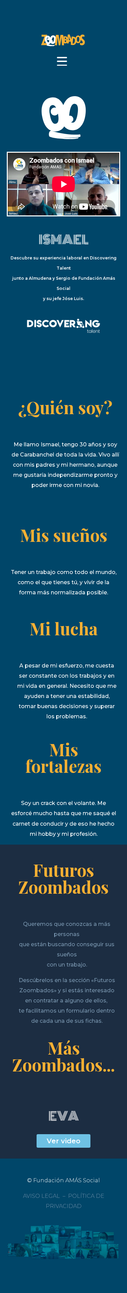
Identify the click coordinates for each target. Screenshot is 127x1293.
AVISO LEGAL (41, 1196)
